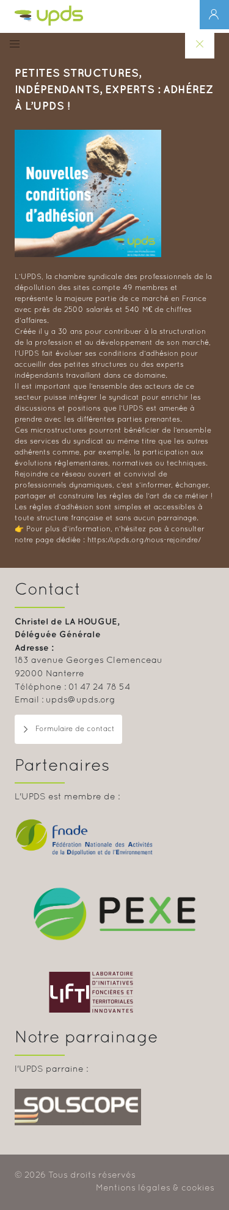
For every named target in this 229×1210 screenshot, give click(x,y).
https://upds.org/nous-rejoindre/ (144, 540)
